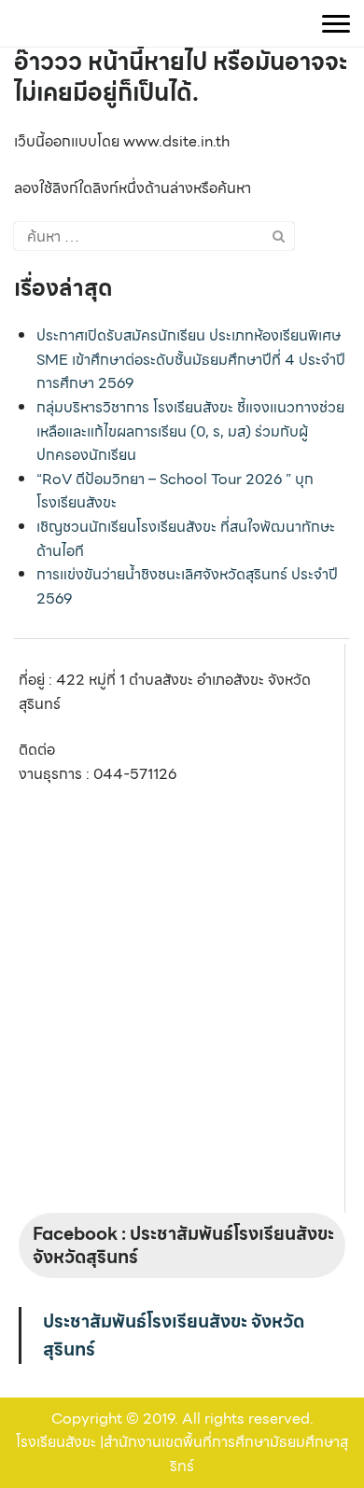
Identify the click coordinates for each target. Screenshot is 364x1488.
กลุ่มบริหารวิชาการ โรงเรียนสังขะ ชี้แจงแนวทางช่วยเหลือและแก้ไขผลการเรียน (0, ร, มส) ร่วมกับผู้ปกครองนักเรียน (190, 431)
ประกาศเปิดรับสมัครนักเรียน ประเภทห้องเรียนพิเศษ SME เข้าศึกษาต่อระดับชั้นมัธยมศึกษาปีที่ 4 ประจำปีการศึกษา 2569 (190, 359)
